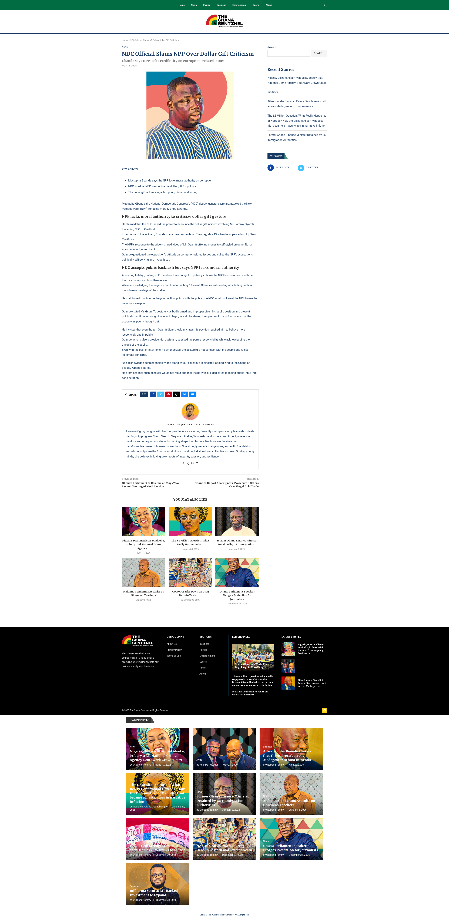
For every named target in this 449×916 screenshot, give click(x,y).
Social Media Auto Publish (211, 915)
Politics (206, 5)
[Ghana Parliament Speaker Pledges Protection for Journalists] (237, 572)
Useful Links (175, 636)
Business (221, 5)
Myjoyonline (145, 275)
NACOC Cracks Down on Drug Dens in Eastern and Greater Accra (224, 848)
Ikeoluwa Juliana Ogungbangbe (190, 424)
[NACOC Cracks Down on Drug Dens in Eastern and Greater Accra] (190, 572)
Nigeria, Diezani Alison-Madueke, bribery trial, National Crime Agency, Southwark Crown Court (157, 755)
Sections (205, 636)
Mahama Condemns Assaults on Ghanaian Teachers (250, 693)
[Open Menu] (123, 5)
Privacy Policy (174, 650)
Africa (269, 5)
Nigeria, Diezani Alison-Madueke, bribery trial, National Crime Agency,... (143, 544)
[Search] (325, 5)
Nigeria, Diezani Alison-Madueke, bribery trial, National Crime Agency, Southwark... (311, 649)
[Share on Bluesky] (184, 394)
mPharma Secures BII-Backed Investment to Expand (154, 893)
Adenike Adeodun (209, 764)
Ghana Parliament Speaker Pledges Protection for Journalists (237, 595)
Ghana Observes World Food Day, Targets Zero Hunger (252, 666)
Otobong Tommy (142, 764)
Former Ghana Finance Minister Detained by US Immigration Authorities (222, 800)
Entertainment (239, 5)
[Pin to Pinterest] (168, 394)
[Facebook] (324, 710)
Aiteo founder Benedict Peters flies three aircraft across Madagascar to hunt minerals (287, 755)
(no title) (272, 92)
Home (182, 5)
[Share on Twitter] (160, 394)
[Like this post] (145, 394)
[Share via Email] (192, 394)
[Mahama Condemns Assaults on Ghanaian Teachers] (143, 572)
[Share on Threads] (176, 394)
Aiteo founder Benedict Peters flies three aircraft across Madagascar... (312, 683)
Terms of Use (174, 656)
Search (271, 47)
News (194, 5)
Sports (256, 5)
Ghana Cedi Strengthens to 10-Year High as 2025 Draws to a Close (157, 848)
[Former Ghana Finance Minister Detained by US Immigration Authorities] (237, 521)
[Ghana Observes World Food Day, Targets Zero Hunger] (253, 657)
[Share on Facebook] (153, 394)
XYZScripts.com (242, 915)
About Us (172, 644)
